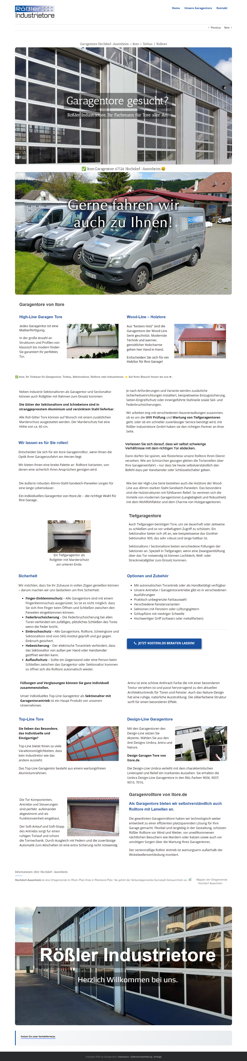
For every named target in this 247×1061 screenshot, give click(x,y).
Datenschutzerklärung (141, 1056)
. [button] (172, 376)
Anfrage (158, 1056)
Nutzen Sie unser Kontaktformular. (38, 1036)
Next (226, 27)
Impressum (123, 1056)
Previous (216, 27)
